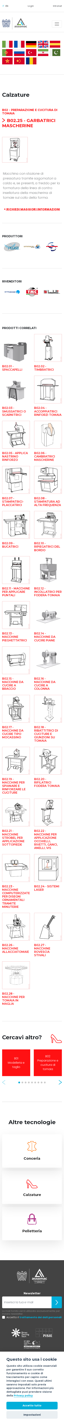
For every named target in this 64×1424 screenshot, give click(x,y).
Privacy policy (23, 1395)
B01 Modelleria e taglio (16, 1062)
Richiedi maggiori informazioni (32, 209)
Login (31, 5)
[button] (3, 1082)
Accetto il (34, 1317)
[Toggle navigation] (57, 24)
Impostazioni (32, 1414)
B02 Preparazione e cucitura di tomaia (47, 1062)
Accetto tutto (32, 1405)
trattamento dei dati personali (40, 1317)
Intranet (57, 5)
